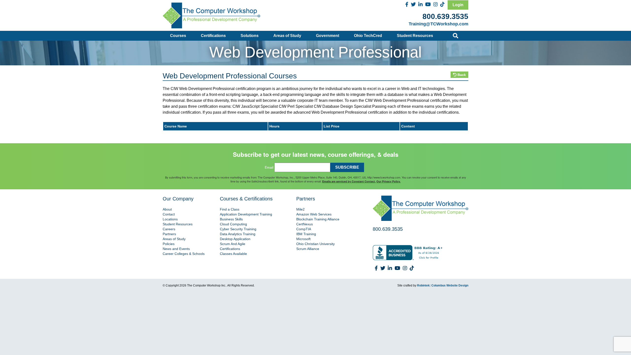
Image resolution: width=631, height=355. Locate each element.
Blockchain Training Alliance (317, 219)
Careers (169, 229)
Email (269, 167)
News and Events (176, 249)
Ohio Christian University (315, 244)
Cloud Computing (233, 224)
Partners (169, 234)
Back (461, 75)
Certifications (213, 36)
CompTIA (303, 229)
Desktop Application (235, 239)
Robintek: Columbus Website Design (442, 285)
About (167, 209)
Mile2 (300, 209)
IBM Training (306, 234)
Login (458, 5)
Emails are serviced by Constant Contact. (349, 181)
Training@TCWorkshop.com (438, 23)
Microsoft (303, 239)
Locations (170, 219)
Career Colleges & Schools (184, 254)
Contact (169, 214)
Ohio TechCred (368, 36)
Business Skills (231, 219)
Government (327, 36)
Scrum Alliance (307, 249)
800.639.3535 (445, 16)
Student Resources (415, 36)
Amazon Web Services (314, 214)
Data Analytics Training (237, 234)
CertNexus (304, 224)
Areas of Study (287, 36)
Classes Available (233, 254)
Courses (178, 36)
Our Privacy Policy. (388, 181)
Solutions (250, 36)
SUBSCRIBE (347, 167)
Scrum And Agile (232, 244)
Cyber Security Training (238, 229)
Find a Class (229, 209)
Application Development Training (246, 214)
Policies (169, 244)
